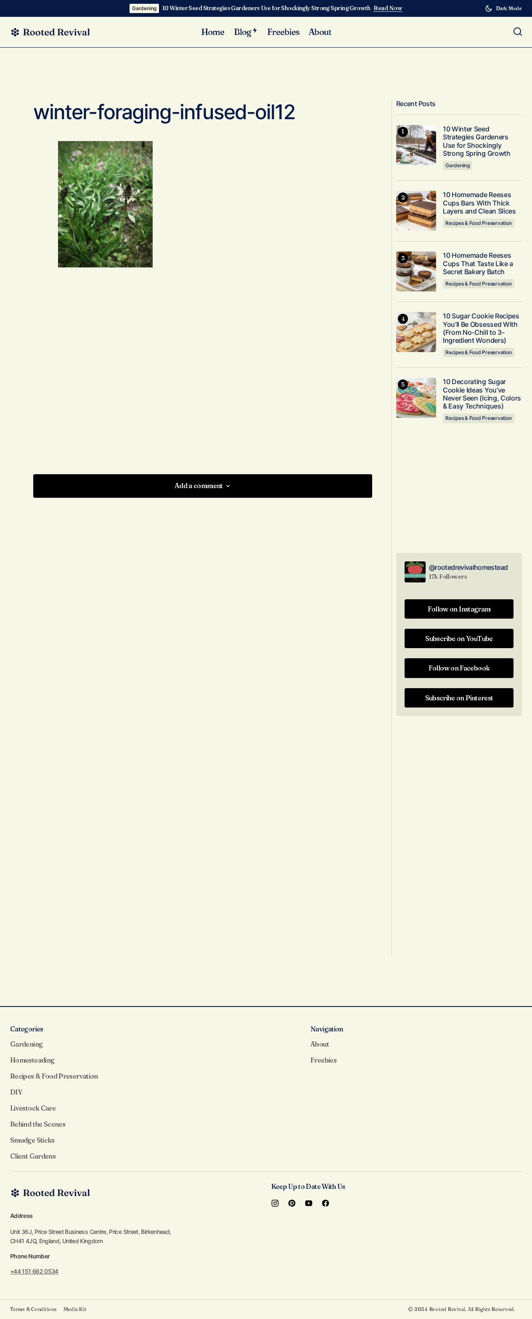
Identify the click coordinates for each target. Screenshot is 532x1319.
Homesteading (32, 1060)
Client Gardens (33, 1156)
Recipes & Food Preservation (478, 223)
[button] (503, 8)
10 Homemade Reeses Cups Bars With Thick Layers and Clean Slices (479, 203)
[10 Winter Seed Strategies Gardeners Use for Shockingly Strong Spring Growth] (416, 145)
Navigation (326, 1029)
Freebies (323, 1060)
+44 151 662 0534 (34, 1271)
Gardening (144, 8)
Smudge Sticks (32, 1140)
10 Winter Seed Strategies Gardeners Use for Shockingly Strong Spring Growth (266, 8)
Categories (26, 1029)
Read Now (387, 8)
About (319, 1044)
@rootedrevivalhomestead (468, 567)
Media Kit (75, 1309)
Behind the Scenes (37, 1124)
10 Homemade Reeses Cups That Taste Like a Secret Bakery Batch (478, 263)
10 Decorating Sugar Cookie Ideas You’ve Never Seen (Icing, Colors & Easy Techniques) (482, 394)
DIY (16, 1092)
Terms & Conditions (33, 1309)
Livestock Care (33, 1108)
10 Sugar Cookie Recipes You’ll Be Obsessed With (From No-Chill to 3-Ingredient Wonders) (481, 328)
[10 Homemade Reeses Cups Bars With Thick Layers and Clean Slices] (416, 211)
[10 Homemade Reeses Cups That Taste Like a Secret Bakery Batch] (416, 271)
